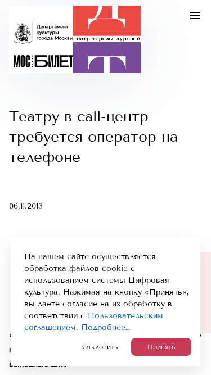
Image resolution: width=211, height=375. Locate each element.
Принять (161, 347)
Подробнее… (105, 327)
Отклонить (100, 347)
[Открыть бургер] (195, 15)
